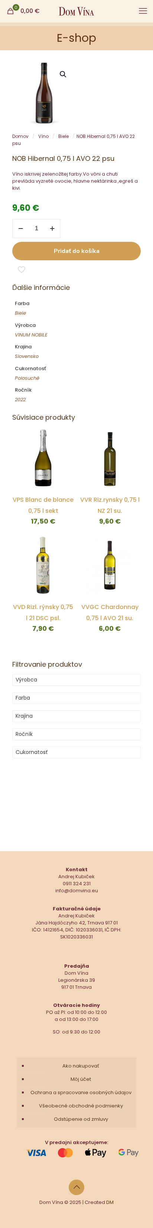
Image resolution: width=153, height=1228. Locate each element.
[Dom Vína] (76, 11)
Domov (20, 136)
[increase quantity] (52, 228)
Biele (63, 136)
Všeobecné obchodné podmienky (81, 1105)
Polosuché (27, 378)
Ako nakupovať (80, 1065)
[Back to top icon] (76, 1187)
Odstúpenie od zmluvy (81, 1119)
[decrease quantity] (20, 228)
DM (110, 1202)
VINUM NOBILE (31, 334)
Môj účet (81, 1079)
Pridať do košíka (77, 251)
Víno (43, 136)
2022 (20, 399)
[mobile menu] (143, 11)
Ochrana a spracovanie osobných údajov (80, 1092)
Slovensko (27, 356)
